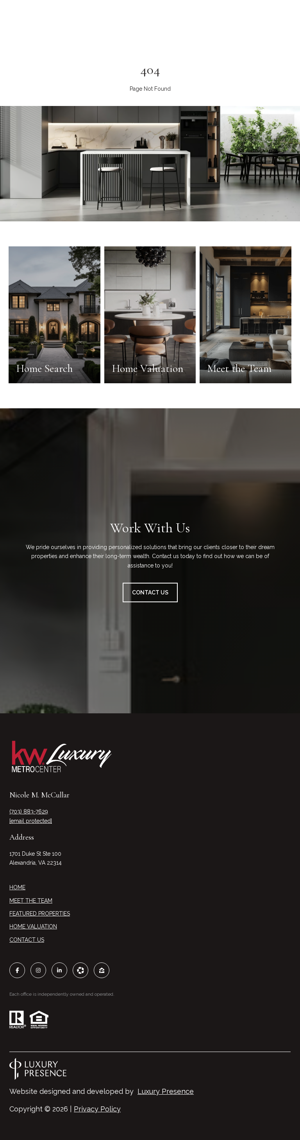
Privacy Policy (97, 1109)
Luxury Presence (166, 1091)
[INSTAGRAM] (38, 970)
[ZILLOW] (101, 970)
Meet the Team (30, 901)
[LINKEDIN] (59, 970)
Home (17, 887)
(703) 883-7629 (28, 811)
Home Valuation (33, 926)
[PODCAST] (80, 970)
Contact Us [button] (150, 592)
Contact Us (26, 940)
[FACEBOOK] (17, 970)
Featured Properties (39, 913)
